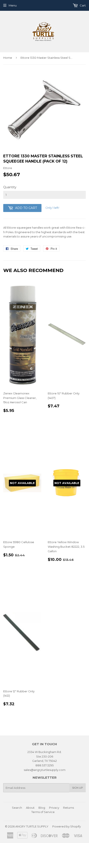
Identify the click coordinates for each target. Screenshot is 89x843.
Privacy (54, 807)
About (30, 807)
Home (7, 57)
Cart (82, 5)
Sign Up (77, 787)
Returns (68, 807)
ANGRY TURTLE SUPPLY (31, 826)
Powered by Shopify (66, 826)
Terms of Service (43, 812)
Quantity (9, 187)
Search (17, 807)
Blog (41, 807)
